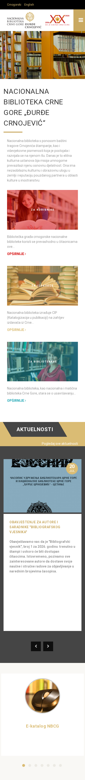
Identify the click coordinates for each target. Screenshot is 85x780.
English (29, 4)
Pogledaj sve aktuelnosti (60, 443)
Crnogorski (14, 4)
